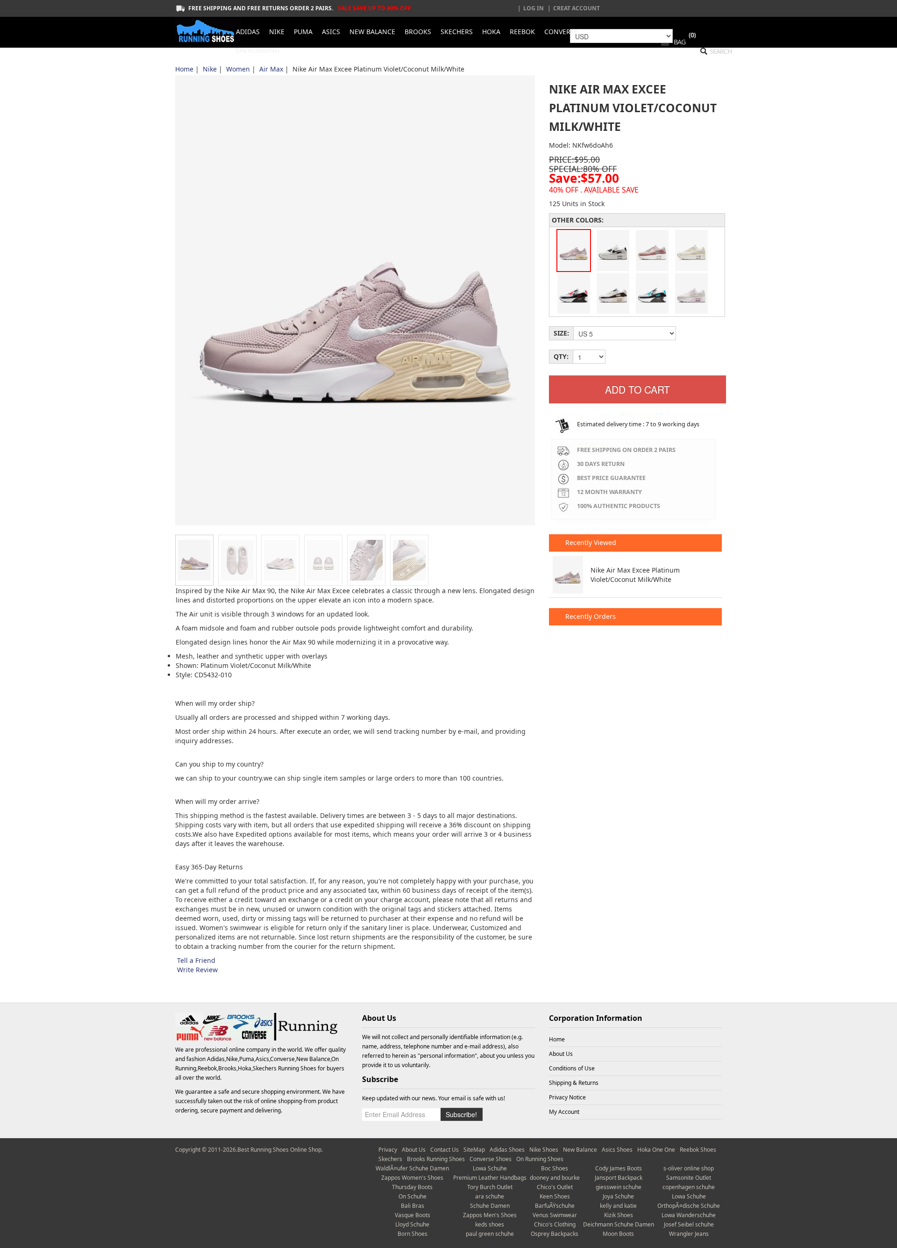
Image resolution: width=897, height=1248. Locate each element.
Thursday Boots (412, 1187)
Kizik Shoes (618, 1215)
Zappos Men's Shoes (490, 1215)
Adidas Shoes (507, 1150)
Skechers (390, 1159)
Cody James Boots (618, 1168)
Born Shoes (412, 1234)
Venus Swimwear (555, 1215)
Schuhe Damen (490, 1206)
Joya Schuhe (618, 1196)
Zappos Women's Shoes (412, 1178)
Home (184, 69)
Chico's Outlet (555, 1187)
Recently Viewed (589, 542)
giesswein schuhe (618, 1187)
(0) (692, 34)
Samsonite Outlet (688, 1178)
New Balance (580, 1150)
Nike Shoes (543, 1150)
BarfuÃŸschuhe (555, 1206)
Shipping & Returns (573, 1083)
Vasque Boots (412, 1215)
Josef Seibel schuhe (689, 1224)
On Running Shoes (539, 1159)
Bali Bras (412, 1206)
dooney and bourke (555, 1178)
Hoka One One (656, 1150)
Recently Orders (589, 616)
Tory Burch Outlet (490, 1187)
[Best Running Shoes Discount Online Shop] (208, 30)
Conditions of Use (572, 1068)
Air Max (271, 69)
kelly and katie (618, 1206)
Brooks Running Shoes (436, 1159)
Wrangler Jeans (689, 1234)
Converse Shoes (491, 1159)
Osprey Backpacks (554, 1234)
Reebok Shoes (698, 1150)
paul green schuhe (490, 1234)
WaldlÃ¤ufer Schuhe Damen (412, 1168)
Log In (533, 8)
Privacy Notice (567, 1097)
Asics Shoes (617, 1150)
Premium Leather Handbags (490, 1178)
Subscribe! (461, 1114)
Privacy (387, 1150)
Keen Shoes (555, 1196)
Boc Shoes (554, 1168)
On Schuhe (413, 1196)
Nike (210, 69)
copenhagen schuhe (688, 1187)
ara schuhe (489, 1196)
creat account (576, 8)
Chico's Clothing (555, 1224)
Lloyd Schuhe (412, 1224)
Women (238, 69)
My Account (564, 1112)
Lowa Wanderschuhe (689, 1215)
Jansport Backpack (618, 1178)
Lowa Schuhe (490, 1168)
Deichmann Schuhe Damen (618, 1224)
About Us (561, 1054)
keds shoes (489, 1224)
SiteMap (474, 1150)
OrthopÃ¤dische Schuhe (688, 1206)
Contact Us (444, 1150)
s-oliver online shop (688, 1168)
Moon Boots (618, 1234)
